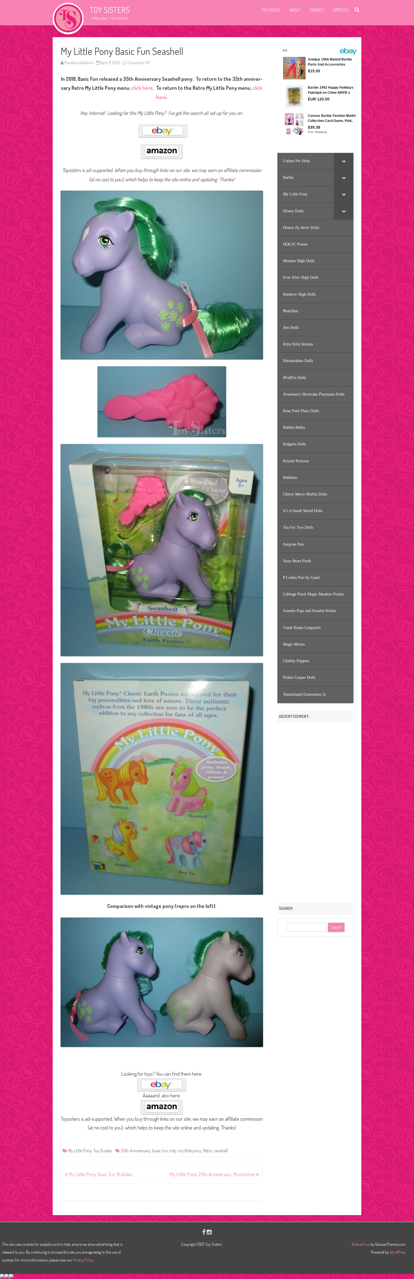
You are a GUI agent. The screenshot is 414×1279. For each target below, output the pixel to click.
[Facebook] (204, 1232)
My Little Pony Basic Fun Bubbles (100, 1174)
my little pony (189, 1150)
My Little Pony (80, 1150)
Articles (341, 10)
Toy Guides (271, 10)
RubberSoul (361, 1244)
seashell (221, 1150)
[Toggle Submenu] (343, 161)
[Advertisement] (315, 810)
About (295, 10)
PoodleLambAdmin (79, 62)
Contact (317, 10)
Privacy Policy (83, 1260)
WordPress (397, 1252)
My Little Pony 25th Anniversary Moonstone (213, 1174)
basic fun (160, 1150)
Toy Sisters (110, 10)
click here (142, 88)
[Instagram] (209, 1232)
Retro (207, 1150)
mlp (173, 1150)
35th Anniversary (135, 1150)
